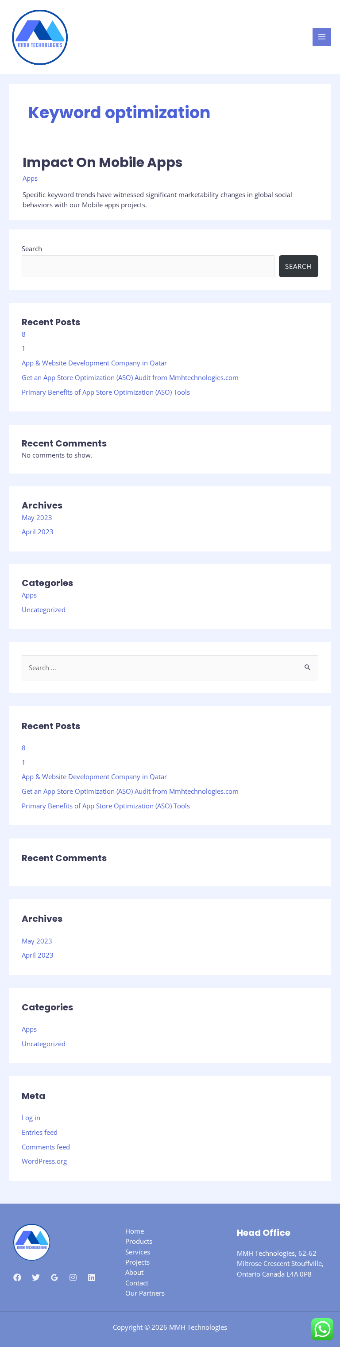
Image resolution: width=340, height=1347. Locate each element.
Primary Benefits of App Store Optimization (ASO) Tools (106, 392)
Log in (31, 1117)
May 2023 (37, 517)
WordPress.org (44, 1161)
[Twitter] (36, 1277)
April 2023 (38, 531)
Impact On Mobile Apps (103, 162)
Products (138, 1241)
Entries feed (40, 1132)
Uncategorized (44, 609)
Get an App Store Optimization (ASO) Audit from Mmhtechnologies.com (130, 377)
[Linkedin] (92, 1277)
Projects (137, 1262)
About (134, 1272)
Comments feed (46, 1146)
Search (32, 248)
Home (134, 1231)
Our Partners (145, 1293)
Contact (136, 1282)
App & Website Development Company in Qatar (94, 362)
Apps (29, 594)
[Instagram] (73, 1277)
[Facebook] (17, 1277)
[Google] (54, 1277)
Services (137, 1251)
